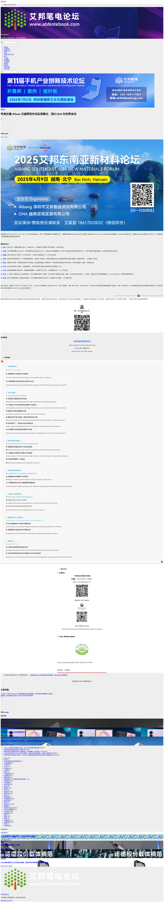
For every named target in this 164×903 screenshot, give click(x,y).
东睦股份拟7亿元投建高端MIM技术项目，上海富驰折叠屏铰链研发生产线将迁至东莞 (26, 741)
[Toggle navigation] (1, 41)
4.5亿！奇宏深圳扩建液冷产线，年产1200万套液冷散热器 (21, 747)
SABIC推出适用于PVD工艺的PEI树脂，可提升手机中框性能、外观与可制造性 (27, 753)
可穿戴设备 (7, 773)
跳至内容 (3, 1)
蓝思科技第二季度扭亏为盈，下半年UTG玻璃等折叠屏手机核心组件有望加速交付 (28, 755)
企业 (5, 766)
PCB (5, 759)
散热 (5, 789)
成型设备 (7, 784)
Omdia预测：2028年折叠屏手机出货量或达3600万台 (16, 723)
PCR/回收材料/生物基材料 (12, 761)
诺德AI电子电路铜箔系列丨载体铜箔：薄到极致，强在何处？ (22, 751)
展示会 (6, 47)
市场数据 (7, 61)
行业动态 (7, 811)
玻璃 (5, 802)
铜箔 (5, 824)
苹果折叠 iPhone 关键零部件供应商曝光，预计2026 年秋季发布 (49, 675)
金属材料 (7, 59)
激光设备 (7, 800)
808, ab (9, 839)
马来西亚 (7, 825)
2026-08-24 (4, 839)
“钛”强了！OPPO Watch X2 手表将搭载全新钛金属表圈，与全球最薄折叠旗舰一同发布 (27, 693)
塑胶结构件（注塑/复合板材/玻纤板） (15, 779)
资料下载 (7, 67)
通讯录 (6, 65)
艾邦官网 (7, 68)
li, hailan (5, 133)
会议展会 (7, 768)
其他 (5, 772)
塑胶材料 (7, 777)
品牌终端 (7, 49)
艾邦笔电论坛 (5, 34)
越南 (5, 52)
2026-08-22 (4, 857)
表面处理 (7, 813)
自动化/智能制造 (9, 809)
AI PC (6, 758)
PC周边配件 (7, 763)
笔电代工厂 (7, 50)
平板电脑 (7, 782)
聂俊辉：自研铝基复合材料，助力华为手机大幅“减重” (17, 695)
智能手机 (7, 793)
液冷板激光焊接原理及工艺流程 (13, 749)
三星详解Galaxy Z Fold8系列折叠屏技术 (13, 732)
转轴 (16, 737)
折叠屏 (3, 109)
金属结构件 (7, 822)
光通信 (6, 770)
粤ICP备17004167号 (6, 900)
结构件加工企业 (9, 54)
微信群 (6, 63)
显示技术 (7, 791)
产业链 (6, 58)
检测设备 (7, 797)
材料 (5, 795)
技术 (5, 56)
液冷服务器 (7, 798)
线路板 (6, 806)
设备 (5, 815)
